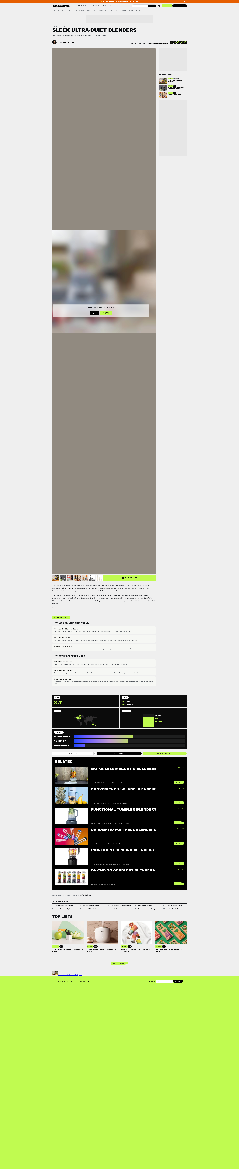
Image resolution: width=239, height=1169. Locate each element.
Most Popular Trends (85, 895)
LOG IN (95, 313)
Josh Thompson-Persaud (67, 42)
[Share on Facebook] (178, 42)
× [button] (184, 1)
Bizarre (131, 10)
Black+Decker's (131, 601)
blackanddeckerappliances (161, 43)
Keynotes (138, 10)
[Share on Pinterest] (185, 42)
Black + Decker (68, 588)
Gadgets (66, 26)
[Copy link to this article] (171, 42)
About (112, 6)
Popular (60, 10)
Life (76, 10)
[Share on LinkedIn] (175, 42)
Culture (81, 10)
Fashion (124, 10)
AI (66, 10)
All (55, 10)
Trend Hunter (55, 26)
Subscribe (178, 981)
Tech (70, 10)
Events (105, 6)
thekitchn (150, 43)
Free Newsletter (179, 6)
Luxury (117, 10)
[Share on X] (181, 42)
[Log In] (159, 5)
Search (152, 6)
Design (88, 10)
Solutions (96, 6)
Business (100, 10)
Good (111, 10)
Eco (106, 10)
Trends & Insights (84, 6)
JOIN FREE (106, 313)
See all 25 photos (61, 617)
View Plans (167, 6)
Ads (94, 10)
